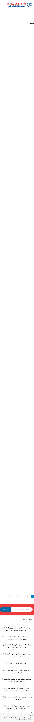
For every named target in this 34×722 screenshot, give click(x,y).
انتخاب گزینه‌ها (3, 60)
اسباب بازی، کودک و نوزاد (21, 13)
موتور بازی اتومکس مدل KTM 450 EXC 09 (11, 395)
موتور (2, 53)
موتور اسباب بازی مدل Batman (8, 200)
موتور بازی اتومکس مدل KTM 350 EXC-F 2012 (12, 249)
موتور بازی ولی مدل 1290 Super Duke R (11, 542)
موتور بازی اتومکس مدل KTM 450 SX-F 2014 (12, 493)
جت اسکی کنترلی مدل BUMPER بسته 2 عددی (12, 55)
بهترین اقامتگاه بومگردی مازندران (16, 663)
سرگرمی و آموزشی (7, 13)
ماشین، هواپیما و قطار (16, 15)
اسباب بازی (28, 15)
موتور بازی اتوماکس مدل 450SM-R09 (10, 576)
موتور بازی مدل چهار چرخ (7, 102)
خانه (32, 13)
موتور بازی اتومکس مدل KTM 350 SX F (11, 298)
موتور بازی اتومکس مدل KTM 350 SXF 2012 (12, 346)
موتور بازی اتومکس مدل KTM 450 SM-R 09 (12, 444)
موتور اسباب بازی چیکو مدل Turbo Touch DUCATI (13, 151)
